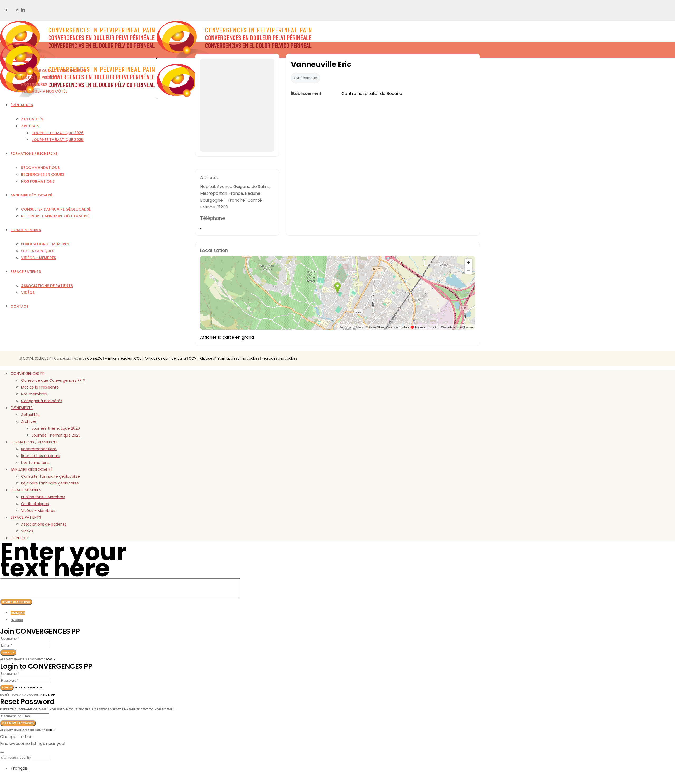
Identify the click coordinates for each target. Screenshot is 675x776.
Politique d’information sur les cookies (229, 358)
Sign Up (49, 694)
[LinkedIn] (23, 10)
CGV (192, 358)
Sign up (8, 652)
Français (18, 613)
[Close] (2, 752)
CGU (138, 358)
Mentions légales (118, 358)
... (201, 227)
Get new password (18, 723)
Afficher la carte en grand (227, 337)
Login (50, 659)
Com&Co (95, 358)
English (17, 620)
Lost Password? (28, 687)
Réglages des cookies (279, 358)
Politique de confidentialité (165, 358)
